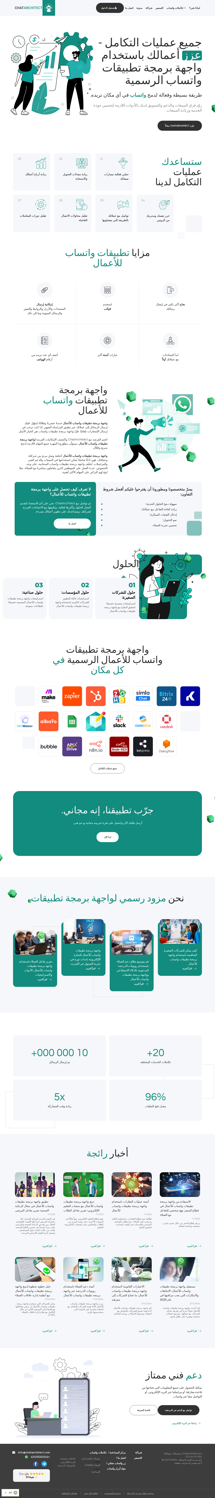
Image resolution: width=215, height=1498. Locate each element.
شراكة (149, 8)
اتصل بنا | (121, 1458)
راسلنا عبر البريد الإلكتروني (184, 1423)
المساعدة (96, 1471)
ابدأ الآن (107, 837)
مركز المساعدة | (117, 1452)
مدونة (139, 8)
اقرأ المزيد (187, 969)
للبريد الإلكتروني (68, 1461)
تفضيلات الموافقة (69, 1493)
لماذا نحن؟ (194, 8)
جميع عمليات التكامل (107, 768)
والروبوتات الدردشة (66, 1465)
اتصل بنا (129, 8)
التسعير (159, 8)
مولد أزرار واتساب (116, 1468)
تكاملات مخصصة (67, 1458)
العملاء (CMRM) (92, 1465)
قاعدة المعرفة (143, 1410)
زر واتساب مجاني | (116, 1463)
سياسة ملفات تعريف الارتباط (140, 1493)
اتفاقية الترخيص (91, 1493)
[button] (175, 8)
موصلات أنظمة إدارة (91, 1458)
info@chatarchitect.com (34, 1452)
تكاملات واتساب (175, 8)
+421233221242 (40, 1457)
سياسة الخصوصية (113, 1493)
